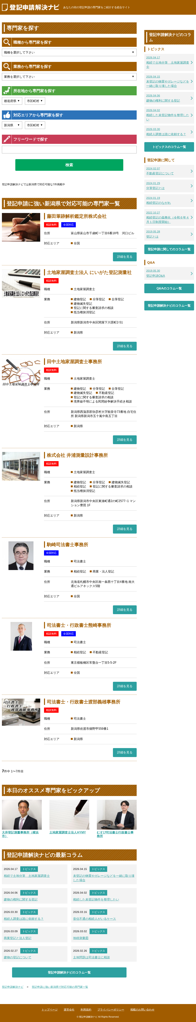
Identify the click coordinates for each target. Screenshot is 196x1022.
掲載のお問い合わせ (142, 1009)
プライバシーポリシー (110, 1009)
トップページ (50, 1009)
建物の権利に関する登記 (21, 899)
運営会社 (69, 1009)
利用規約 (86, 1009)
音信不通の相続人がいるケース (94, 918)
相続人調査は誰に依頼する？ (24, 918)
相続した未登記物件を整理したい (96, 899)
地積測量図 (80, 938)
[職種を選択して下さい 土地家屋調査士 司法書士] (69, 52)
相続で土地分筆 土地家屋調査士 (27, 875)
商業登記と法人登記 (17, 938)
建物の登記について (17, 957)
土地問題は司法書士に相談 (91, 957)
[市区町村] (35, 101)
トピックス (29, 869)
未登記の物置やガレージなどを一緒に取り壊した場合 (103, 878)
